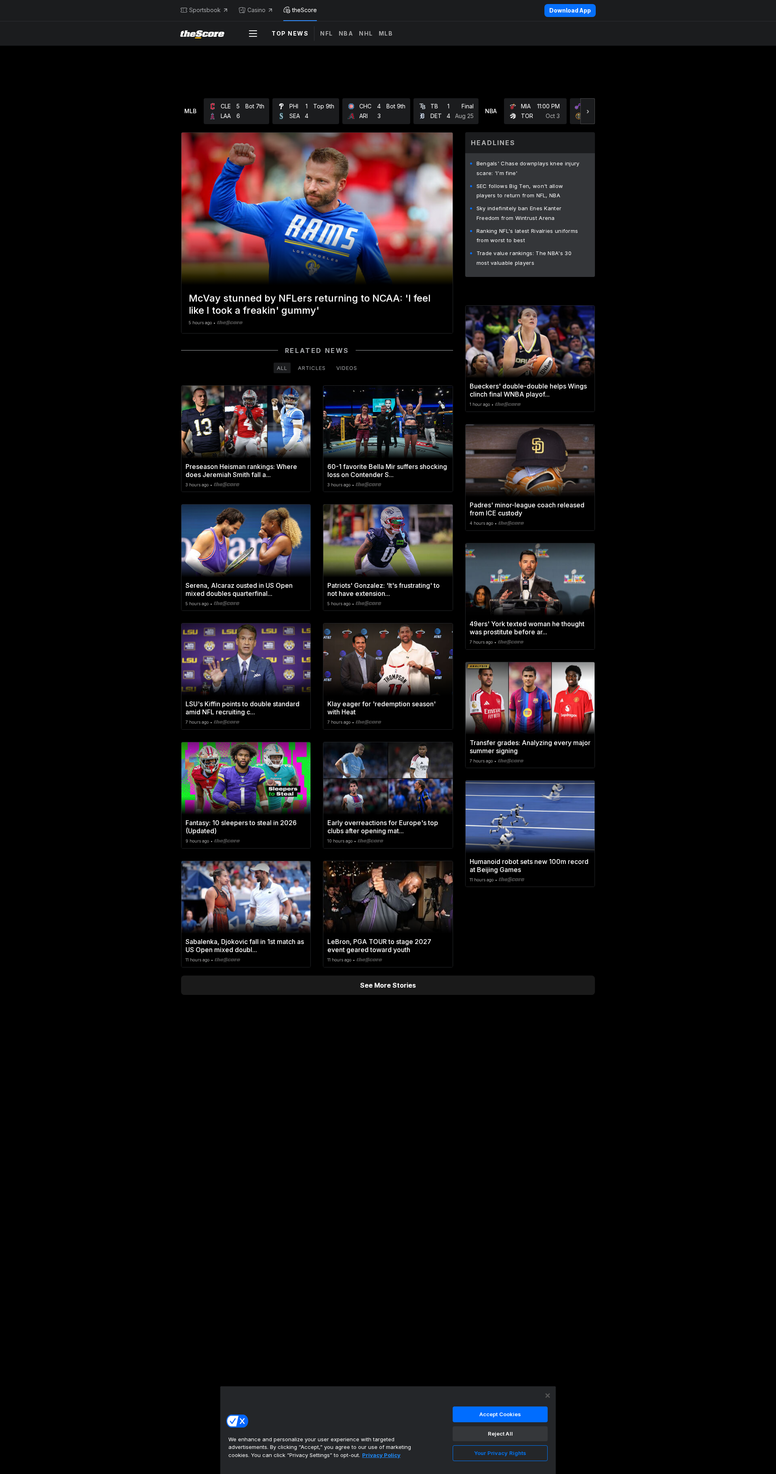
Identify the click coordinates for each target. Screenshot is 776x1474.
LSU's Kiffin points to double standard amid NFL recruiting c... (242, 708)
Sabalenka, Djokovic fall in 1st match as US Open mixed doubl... (245, 946)
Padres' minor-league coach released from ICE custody (527, 509)
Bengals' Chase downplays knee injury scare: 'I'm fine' (528, 168)
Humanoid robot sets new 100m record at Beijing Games (529, 865)
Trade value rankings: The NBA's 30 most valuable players (524, 258)
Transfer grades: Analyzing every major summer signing (530, 747)
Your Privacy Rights (500, 1453)
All (282, 368)
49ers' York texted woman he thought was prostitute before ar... (527, 628)
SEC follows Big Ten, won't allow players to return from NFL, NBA (520, 191)
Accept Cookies (500, 1414)
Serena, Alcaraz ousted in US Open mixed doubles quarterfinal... (239, 589)
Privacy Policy (381, 1455)
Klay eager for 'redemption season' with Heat (381, 708)
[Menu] (253, 33)
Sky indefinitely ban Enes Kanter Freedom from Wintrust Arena (519, 213)
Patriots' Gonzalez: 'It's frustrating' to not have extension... (383, 589)
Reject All (500, 1433)
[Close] (547, 1395)
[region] (388, 1430)
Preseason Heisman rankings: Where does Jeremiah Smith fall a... (241, 470)
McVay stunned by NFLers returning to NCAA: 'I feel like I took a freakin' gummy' (309, 304)
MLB (386, 33)
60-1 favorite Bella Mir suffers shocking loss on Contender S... (387, 470)
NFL (326, 33)
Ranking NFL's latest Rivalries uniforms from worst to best (527, 236)
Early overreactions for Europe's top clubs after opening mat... (382, 827)
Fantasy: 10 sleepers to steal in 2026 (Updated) (241, 827)
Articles (312, 368)
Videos (346, 368)
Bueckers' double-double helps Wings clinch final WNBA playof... (528, 390)
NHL (366, 33)
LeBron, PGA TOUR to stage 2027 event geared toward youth (379, 946)
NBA (346, 33)
